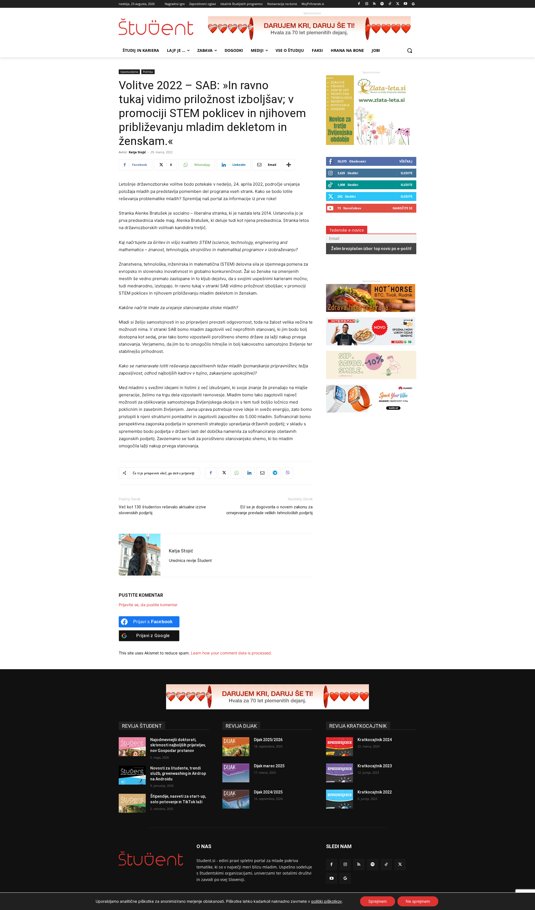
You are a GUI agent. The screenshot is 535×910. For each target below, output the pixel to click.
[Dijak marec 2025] (235, 772)
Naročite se (402, 208)
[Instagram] (366, 4)
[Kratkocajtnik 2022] (339, 799)
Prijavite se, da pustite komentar (148, 604)
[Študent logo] (163, 27)
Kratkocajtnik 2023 (375, 766)
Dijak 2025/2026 (268, 739)
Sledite (406, 173)
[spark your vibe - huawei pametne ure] (370, 415)
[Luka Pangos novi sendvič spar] (370, 348)
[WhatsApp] (236, 473)
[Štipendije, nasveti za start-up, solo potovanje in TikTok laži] (132, 803)
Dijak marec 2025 (269, 766)
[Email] (262, 473)
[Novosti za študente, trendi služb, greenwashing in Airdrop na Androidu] (132, 775)
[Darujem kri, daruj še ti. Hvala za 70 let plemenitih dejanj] (312, 28)
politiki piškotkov (326, 901)
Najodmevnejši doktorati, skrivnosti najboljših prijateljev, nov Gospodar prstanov (178, 745)
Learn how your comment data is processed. (231, 653)
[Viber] (287, 473)
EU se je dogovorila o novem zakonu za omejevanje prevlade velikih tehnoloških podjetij (269, 509)
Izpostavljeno (129, 72)
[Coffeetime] (371, 381)
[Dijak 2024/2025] (235, 799)
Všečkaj (405, 161)
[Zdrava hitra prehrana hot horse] (370, 314)
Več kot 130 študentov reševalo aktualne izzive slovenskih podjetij (162, 509)
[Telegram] (274, 473)
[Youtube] (405, 4)
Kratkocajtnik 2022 (375, 792)
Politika (148, 72)
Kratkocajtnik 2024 (375, 739)
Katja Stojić (137, 152)
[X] (398, 4)
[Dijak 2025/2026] (235, 746)
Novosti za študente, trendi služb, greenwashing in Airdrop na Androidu (178, 773)
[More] (289, 164)
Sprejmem (377, 901)
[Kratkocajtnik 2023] (339, 772)
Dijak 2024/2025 (268, 792)
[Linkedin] (249, 473)
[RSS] (374, 4)
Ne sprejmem (418, 901)
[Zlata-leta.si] (368, 143)
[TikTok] (390, 4)
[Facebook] (359, 4)
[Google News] (413, 4)
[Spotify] (382, 4)
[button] (409, 50)
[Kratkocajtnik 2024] (339, 746)
